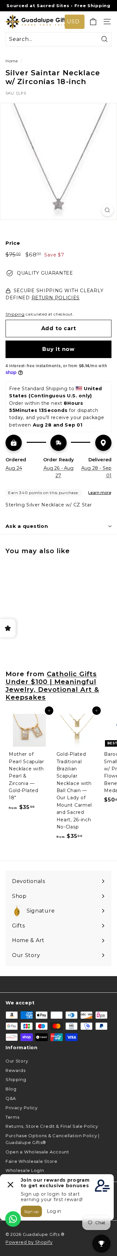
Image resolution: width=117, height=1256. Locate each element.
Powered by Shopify (29, 1242)
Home (12, 60)
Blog (11, 1088)
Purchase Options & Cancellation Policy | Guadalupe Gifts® (52, 1139)
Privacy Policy (22, 1107)
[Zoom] (107, 210)
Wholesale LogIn (25, 1170)
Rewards (16, 1070)
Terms (13, 1117)
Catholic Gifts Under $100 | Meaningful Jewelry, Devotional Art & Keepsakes (52, 685)
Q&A (11, 1098)
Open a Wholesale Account (37, 1151)
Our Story (17, 1060)
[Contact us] (13, 1219)
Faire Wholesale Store (32, 1161)
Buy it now (58, 349)
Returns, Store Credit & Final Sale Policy (52, 1126)
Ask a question (27, 526)
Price (13, 243)
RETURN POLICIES (56, 298)
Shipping (15, 314)
